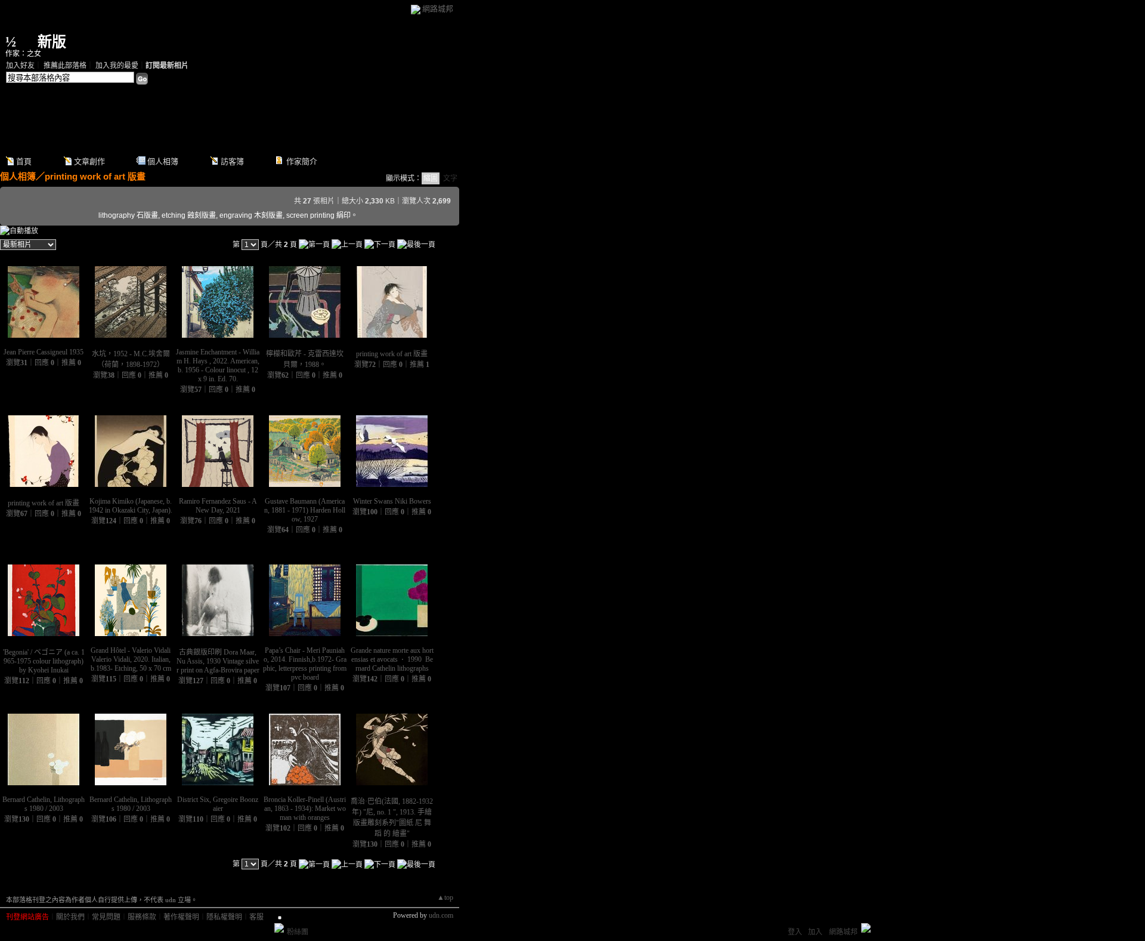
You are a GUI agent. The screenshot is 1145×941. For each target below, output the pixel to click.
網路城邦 (437, 8)
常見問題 (106, 917)
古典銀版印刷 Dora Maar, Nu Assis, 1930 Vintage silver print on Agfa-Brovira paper (218, 661)
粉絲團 (297, 932)
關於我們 (70, 917)
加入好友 (20, 65)
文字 (450, 178)
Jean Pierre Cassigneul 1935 (43, 352)
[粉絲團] (279, 928)
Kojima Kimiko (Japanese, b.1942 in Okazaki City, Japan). (130, 505)
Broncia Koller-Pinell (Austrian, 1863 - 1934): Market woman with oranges (305, 808)
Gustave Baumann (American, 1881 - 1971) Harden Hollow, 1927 (304, 510)
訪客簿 (232, 161)
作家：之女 (23, 54)
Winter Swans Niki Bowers (392, 501)
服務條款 (142, 917)
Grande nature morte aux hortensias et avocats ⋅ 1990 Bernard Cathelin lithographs (392, 659)
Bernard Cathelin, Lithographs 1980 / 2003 (43, 804)
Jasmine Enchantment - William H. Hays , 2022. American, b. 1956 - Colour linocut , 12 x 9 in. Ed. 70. (217, 365)
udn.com (441, 915)
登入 (795, 932)
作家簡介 (301, 161)
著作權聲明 (181, 917)
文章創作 (89, 161)
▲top (445, 897)
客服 (256, 917)
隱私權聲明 (224, 917)
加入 (815, 932)
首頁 (24, 161)
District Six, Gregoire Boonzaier (217, 804)
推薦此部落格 (65, 65)
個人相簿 (162, 161)
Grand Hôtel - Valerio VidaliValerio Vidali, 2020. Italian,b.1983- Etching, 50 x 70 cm (131, 659)
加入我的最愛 (116, 65)
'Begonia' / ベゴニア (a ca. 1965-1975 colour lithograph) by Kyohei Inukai (44, 661)
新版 (52, 42)
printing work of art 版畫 (95, 176)
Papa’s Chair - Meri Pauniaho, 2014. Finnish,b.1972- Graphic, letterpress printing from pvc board (304, 663)
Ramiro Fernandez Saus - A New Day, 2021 (218, 505)
